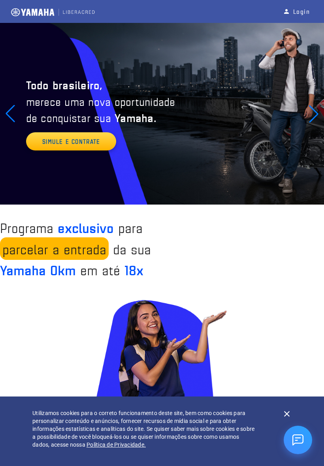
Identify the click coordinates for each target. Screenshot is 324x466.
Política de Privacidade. (116, 445)
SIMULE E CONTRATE (71, 141)
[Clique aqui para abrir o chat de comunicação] (298, 440)
